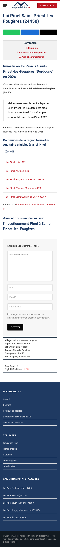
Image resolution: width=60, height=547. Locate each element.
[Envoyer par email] (48, 32)
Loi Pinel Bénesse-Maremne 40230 (23, 188)
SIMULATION (47, 5)
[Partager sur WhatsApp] (11, 32)
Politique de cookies (12, 411)
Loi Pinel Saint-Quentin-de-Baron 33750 (26, 196)
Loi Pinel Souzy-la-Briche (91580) (18, 503)
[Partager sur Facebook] (30, 32)
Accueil (6, 399)
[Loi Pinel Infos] (21, 5)
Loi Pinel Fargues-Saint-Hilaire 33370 (25, 179)
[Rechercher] (34, 5)
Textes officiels (10, 449)
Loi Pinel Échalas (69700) (15, 517)
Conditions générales (13, 422)
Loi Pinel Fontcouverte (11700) (17, 488)
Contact (7, 405)
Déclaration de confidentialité (17, 416)
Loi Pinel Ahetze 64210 (17, 171)
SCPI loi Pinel (9, 466)
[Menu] (5, 5)
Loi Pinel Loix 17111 (16, 162)
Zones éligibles (10, 460)
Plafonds (7, 454)
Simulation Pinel (10, 443)
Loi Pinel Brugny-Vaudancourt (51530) (21, 510)
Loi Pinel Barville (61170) (15, 495)
